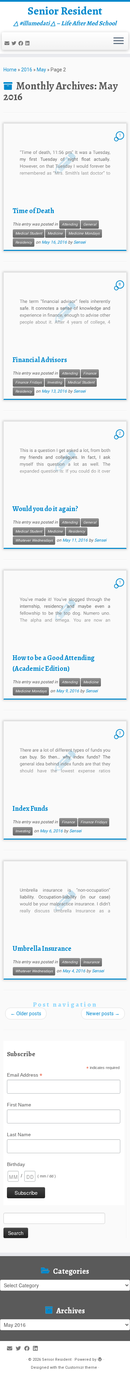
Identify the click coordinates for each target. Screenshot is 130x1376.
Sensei (79, 242)
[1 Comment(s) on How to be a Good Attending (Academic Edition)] (120, 588)
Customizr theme (81, 1367)
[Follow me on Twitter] (14, 43)
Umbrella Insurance (41, 948)
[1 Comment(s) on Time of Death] (120, 141)
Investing (54, 382)
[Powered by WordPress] (99, 1358)
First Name (19, 1104)
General (89, 224)
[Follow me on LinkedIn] (28, 43)
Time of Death (33, 211)
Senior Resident (65, 11)
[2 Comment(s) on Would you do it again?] (120, 439)
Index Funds (30, 808)
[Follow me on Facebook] (21, 43)
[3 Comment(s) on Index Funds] (120, 739)
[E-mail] (8, 43)
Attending (70, 224)
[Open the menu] (118, 41)
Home (10, 69)
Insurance (91, 962)
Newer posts (103, 1013)
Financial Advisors (39, 360)
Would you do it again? (45, 509)
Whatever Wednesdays (34, 540)
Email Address (24, 1075)
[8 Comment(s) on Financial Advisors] (120, 290)
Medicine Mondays (83, 233)
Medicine (55, 233)
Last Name (19, 1134)
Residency (23, 242)
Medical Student (28, 233)
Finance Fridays (28, 382)
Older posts (25, 1013)
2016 (26, 69)
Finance (89, 373)
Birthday (16, 1164)
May (41, 69)
